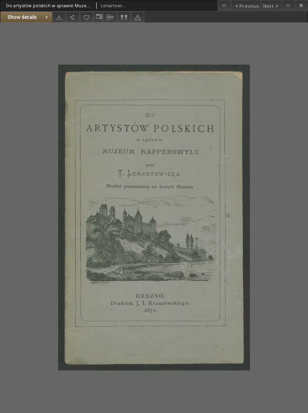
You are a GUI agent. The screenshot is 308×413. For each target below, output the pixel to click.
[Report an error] (137, 17)
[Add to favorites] (86, 17)
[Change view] (98, 17)
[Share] (72, 17)
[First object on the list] (224, 5)
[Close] (301, 5)
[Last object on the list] (288, 5)
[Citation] (124, 17)
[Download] (59, 17)
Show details (22, 17)
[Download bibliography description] (110, 17)
